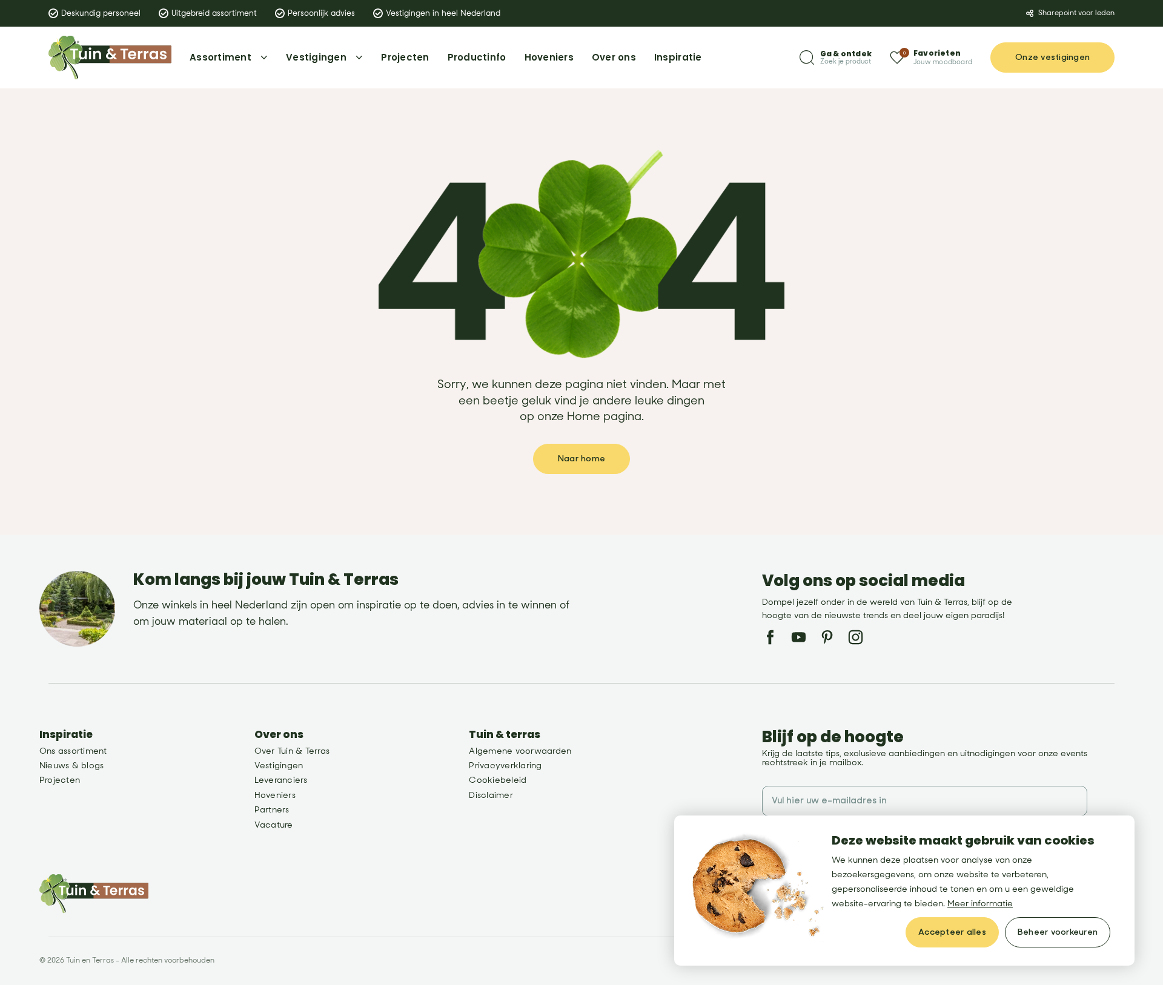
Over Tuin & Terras (292, 751)
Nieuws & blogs (71, 765)
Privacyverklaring (505, 765)
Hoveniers (275, 795)
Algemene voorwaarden (520, 751)
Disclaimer (490, 795)
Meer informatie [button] (980, 903)
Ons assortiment (73, 751)
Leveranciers (281, 780)
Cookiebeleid (497, 780)
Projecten (59, 780)
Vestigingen (278, 765)
